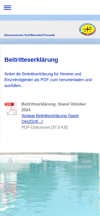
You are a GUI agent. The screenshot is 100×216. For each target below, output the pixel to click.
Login (87, 160)
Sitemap (15, 166)
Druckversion (26, 160)
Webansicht (81, 166)
